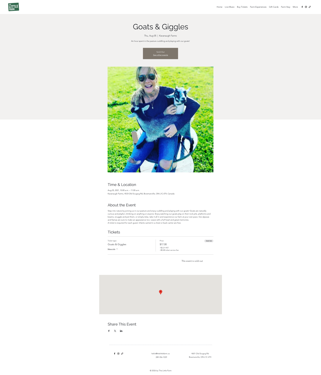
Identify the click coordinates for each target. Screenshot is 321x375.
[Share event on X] (115, 331)
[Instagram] (306, 7)
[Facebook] (302, 7)
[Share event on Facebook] (109, 331)
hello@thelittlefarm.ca (160, 353)
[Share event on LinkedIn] (121, 331)
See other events (160, 55)
